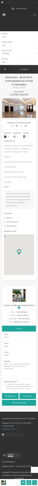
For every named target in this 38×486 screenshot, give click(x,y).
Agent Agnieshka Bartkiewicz (19, 305)
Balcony (9, 218)
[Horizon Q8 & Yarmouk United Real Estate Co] (19, 4)
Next (34, 108)
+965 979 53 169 (21, 8)
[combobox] (19, 37)
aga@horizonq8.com (21, 322)
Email (6, 343)
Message (7, 361)
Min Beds (5, 59)
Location (5, 33)
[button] (21, 254)
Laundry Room (12, 222)
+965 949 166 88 (22, 315)
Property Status (7, 42)
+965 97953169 (21, 312)
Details (19, 329)
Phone (6, 352)
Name (6, 334)
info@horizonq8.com (10, 429)
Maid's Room (11, 226)
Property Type (7, 50)
